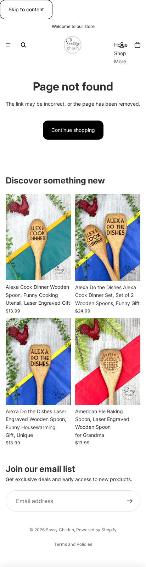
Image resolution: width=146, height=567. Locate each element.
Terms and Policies (73, 544)
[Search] (23, 45)
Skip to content (26, 9)
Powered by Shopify (96, 529)
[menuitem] (120, 61)
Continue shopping (73, 130)
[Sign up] (129, 501)
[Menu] (8, 45)
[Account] (122, 45)
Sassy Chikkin (60, 529)
